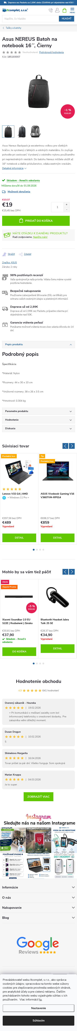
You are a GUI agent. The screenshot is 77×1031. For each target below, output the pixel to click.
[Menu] (72, 10)
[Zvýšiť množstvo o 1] (66, 204)
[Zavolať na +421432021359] (51, 10)
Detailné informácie (12, 168)
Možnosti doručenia (19, 191)
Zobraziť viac (38, 797)
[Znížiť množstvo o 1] (66, 209)
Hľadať (66, 18)
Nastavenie (38, 1008)
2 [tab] (37, 550)
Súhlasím (39, 1021)
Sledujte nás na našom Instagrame (39, 823)
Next (72, 446)
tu (40, 1000)
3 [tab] (40, 550)
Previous (65, 446)
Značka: (9, 262)
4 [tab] (43, 550)
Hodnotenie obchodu (38, 681)
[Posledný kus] (19, 472)
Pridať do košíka (39, 221)
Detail (19, 537)
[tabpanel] (19, 498)
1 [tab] (34, 550)
